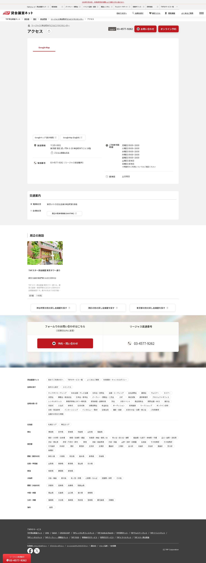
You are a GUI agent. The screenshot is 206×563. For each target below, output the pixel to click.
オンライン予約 (168, 29)
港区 (34, 19)
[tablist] (103, 48)
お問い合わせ (147, 29)
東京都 (26, 19)
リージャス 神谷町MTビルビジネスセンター (67, 19)
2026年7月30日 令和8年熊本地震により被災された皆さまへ (103, 2)
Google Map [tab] (44, 47)
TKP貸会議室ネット (13, 19)
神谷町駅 (43, 19)
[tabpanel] (103, 96)
